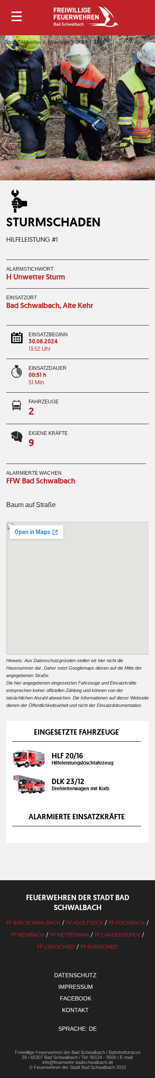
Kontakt (75, 1010)
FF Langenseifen (117, 935)
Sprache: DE (77, 1028)
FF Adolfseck (84, 923)
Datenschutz (75, 975)
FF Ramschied (99, 947)
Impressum (75, 986)
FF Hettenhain (69, 935)
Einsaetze (59, 42)
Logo (85, 16)
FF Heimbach (27, 935)
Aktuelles (31, 42)
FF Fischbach (127, 923)
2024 (82, 42)
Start (9, 42)
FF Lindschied (56, 947)
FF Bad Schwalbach (33, 923)
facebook (75, 998)
